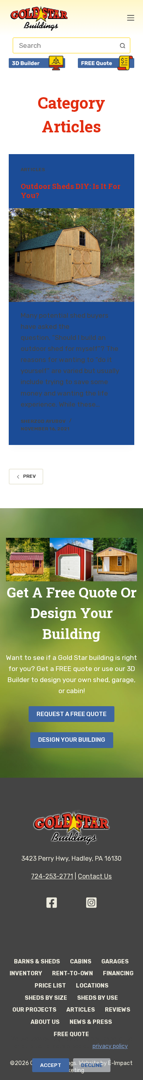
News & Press (91, 1022)
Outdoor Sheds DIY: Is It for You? (70, 190)
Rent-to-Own (72, 973)
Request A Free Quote (71, 714)
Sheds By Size (46, 998)
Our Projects (34, 1009)
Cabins (80, 961)
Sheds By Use (97, 998)
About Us (45, 1022)
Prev (29, 476)
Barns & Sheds (37, 961)
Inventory (26, 973)
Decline (91, 1065)
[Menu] (130, 17)
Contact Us (95, 876)
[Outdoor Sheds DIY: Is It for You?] (72, 255)
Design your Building (71, 739)
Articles (33, 169)
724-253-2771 (52, 876)
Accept (50, 1065)
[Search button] (122, 45)
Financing (118, 973)
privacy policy (110, 1046)
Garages (115, 961)
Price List (50, 985)
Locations (92, 985)
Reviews (117, 1009)
